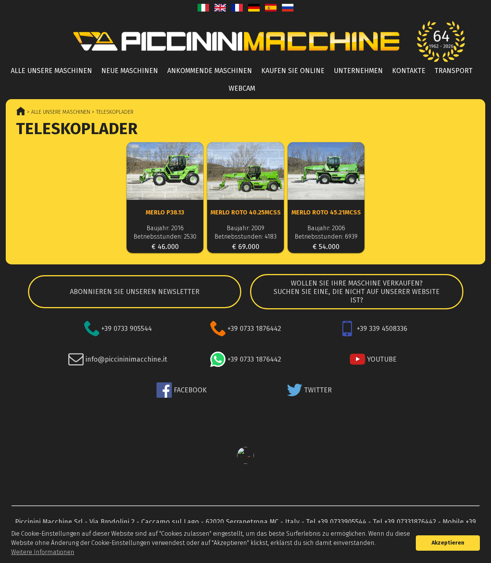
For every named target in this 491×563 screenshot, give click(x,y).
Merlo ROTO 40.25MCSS (246, 212)
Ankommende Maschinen (209, 70)
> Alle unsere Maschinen (57, 112)
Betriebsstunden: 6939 (326, 236)
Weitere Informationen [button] (42, 552)
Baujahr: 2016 (165, 228)
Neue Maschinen (129, 70)
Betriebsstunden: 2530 (164, 236)
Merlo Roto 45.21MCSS (326, 212)
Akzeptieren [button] (448, 543)
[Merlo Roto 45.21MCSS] (326, 171)
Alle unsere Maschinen (51, 70)
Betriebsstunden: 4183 (245, 236)
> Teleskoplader (111, 112)
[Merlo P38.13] (165, 171)
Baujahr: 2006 (326, 228)
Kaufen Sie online (293, 70)
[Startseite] (245, 41)
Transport (454, 70)
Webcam (242, 88)
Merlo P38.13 (165, 212)
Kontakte (408, 70)
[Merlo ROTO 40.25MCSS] (245, 171)
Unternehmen (358, 70)
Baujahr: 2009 (245, 228)
